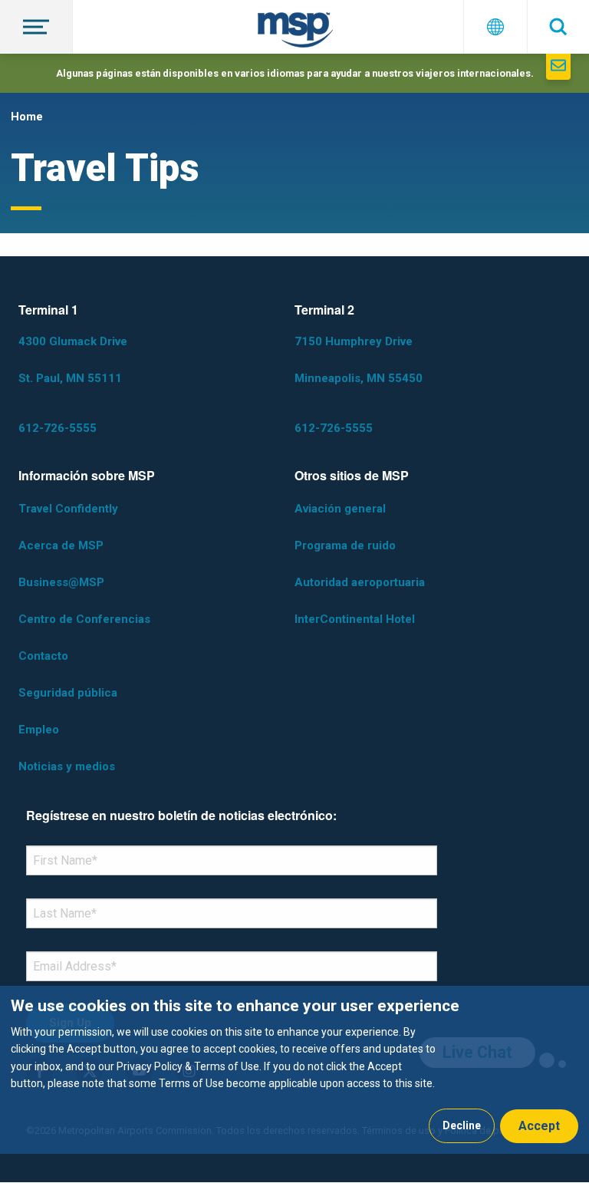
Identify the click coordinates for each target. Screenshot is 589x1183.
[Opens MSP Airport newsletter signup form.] (558, 67)
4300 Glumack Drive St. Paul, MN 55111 (72, 359)
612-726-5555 (57, 428)
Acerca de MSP (61, 545)
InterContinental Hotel (354, 619)
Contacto (43, 656)
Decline (462, 1125)
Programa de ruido (345, 545)
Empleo (38, 729)
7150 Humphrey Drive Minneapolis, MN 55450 (358, 359)
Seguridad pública (67, 693)
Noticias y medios (66, 766)
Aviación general (340, 509)
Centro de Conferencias (84, 619)
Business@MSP (61, 582)
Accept (539, 1126)
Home (27, 117)
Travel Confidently (68, 509)
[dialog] (294, 1070)
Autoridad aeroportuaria (359, 582)
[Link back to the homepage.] (295, 32)
